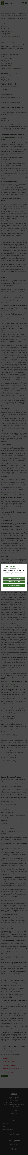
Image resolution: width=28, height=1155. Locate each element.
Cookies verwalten (14, 582)
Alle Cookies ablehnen (14, 578)
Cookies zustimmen (14, 585)
